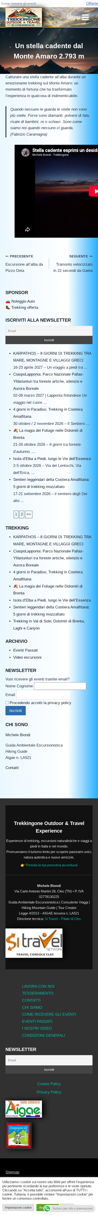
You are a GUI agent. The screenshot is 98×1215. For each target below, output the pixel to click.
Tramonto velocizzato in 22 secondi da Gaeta (73, 264)
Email (10, 695)
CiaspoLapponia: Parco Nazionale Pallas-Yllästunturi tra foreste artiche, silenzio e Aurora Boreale (48, 381)
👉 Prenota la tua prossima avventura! (49, 865)
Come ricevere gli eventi (18, 3)
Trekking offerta (24, 307)
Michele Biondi (17, 735)
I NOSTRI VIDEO (37, 1028)
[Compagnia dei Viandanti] (49, 1135)
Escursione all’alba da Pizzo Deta (24, 264)
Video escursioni (27, 657)
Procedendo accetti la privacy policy (40, 703)
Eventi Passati (25, 650)
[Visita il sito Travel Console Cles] (49, 943)
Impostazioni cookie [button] (18, 1207)
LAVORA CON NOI (38, 986)
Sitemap (12, 1172)
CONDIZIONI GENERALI (43, 1035)
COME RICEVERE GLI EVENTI (49, 1014)
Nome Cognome (19, 686)
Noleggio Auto (23, 301)
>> (28, 514)
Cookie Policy (49, 1084)
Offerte (92, 3)
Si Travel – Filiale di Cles (63, 919)
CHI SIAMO (32, 1007)
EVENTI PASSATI (37, 1021)
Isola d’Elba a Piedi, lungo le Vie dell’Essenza (52, 459)
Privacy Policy (49, 1092)
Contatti (12, 768)
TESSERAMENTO (37, 993)
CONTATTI (31, 1000)
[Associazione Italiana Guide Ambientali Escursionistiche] (49, 1109)
